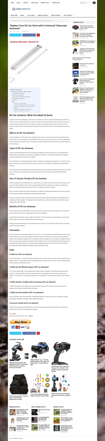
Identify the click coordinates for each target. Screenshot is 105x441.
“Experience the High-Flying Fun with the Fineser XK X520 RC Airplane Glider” (87, 73)
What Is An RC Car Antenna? (18, 93)
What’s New (14, 15)
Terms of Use (56, 2)
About (18, 2)
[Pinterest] (38, 35)
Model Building (55, 15)
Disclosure (34, 2)
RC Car (16, 20)
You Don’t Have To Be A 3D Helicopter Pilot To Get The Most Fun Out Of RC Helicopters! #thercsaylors (67, 428)
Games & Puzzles (43, 15)
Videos (22, 15)
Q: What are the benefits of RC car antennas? (23, 109)
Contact (25, 2)
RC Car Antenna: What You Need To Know (20, 91)
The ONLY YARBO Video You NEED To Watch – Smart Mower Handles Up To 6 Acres (44, 427)
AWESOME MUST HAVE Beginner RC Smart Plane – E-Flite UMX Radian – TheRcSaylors (22, 411)
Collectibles (31, 15)
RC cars (31, 185)
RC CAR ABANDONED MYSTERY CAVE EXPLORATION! (44, 419)
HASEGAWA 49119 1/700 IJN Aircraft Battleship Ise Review (23, 419)
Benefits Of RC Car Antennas (18, 98)
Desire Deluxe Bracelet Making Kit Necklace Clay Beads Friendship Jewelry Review (87, 35)
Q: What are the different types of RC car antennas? (24, 104)
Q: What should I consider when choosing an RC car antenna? (24, 107)
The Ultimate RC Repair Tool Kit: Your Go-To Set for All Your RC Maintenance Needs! (23, 427)
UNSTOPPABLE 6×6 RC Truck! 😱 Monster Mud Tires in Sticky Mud (67, 419)
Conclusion (14, 100)
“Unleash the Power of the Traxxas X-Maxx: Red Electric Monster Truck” (87, 27)
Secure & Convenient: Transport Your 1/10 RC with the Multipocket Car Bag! (18, 397)
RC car (41, 126)
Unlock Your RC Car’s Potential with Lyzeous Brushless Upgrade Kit (60, 395)
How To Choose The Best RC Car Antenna (21, 96)
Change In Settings (18, 438)
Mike (10, 31)
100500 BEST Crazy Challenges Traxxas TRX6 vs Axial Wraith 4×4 (87, 42)
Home (12, 2)
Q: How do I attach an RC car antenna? (22, 110)
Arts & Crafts (68, 15)
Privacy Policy (45, 2)
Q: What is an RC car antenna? (20, 103)
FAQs (13, 101)
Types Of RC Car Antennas (18, 95)
